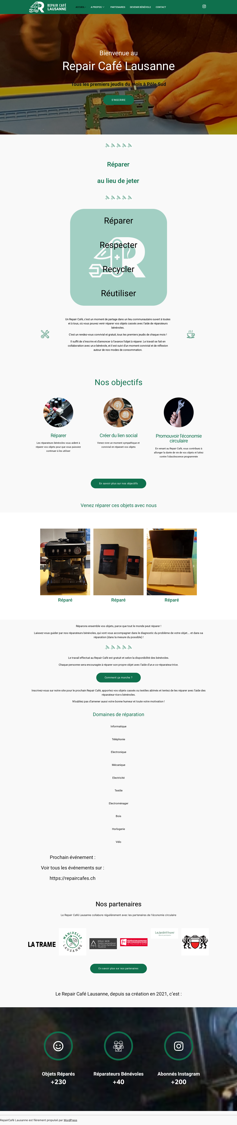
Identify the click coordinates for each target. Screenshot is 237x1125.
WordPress (70, 1120)
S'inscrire (119, 100)
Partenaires (117, 7)
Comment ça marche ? (118, 678)
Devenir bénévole (140, 7)
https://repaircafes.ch (72, 878)
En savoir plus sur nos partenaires (118, 968)
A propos (96, 7)
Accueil (80, 7)
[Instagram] (204, 7)
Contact (161, 7)
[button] (43, 566)
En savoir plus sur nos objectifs (118, 483)
